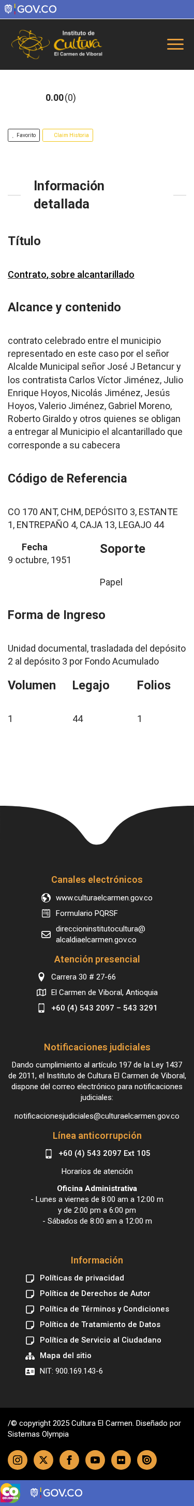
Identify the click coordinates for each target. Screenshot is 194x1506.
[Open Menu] (175, 44)
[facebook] (69, 1460)
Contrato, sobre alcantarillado (71, 274)
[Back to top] (97, 821)
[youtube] (95, 1460)
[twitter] (43, 1460)
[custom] (121, 1460)
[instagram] (17, 1460)
